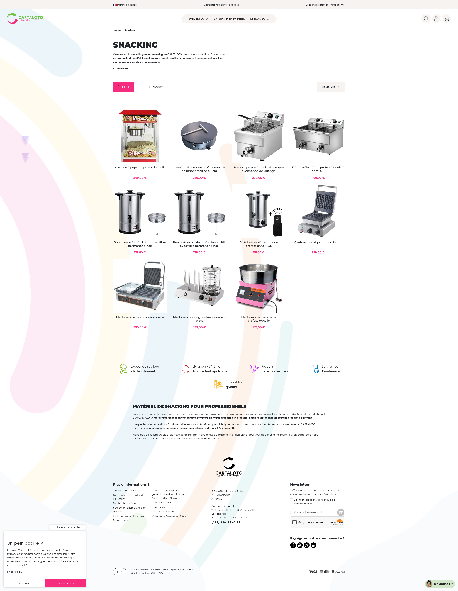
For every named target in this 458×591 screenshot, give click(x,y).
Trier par (328, 87)
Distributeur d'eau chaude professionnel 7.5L (259, 244)
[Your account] (436, 18)
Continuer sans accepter (66, 527)
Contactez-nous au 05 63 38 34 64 (221, 4)
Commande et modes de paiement (128, 496)
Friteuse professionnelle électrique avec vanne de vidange (258, 169)
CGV (160, 573)
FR (118, 571)
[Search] (426, 18)
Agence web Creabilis (182, 569)
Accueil (117, 29)
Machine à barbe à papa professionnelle (258, 319)
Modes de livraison (124, 503)
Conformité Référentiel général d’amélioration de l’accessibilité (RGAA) (168, 494)
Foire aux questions (163, 511)
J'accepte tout (65, 583)
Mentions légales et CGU (143, 573)
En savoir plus (15, 571)
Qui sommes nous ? (124, 490)
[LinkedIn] (313, 545)
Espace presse (121, 520)
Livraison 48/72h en (207, 366)
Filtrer (126, 87)
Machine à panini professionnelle (140, 317)
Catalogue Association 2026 (169, 515)
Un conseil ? (443, 584)
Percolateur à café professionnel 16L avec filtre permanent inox (199, 244)
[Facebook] (293, 545)
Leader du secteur (144, 366)
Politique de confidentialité (129, 515)
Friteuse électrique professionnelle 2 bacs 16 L (318, 169)
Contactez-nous (161, 502)
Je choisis (24, 583)
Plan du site (159, 506)
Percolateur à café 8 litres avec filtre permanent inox (140, 244)
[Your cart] (447, 18)
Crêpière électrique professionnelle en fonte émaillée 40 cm (199, 169)
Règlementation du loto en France (129, 509)
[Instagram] (307, 545)
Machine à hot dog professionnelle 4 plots (199, 319)
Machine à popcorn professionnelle (139, 167)
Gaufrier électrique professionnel (318, 242)
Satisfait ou (330, 366)
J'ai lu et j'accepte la (314, 501)
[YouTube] (300, 545)
